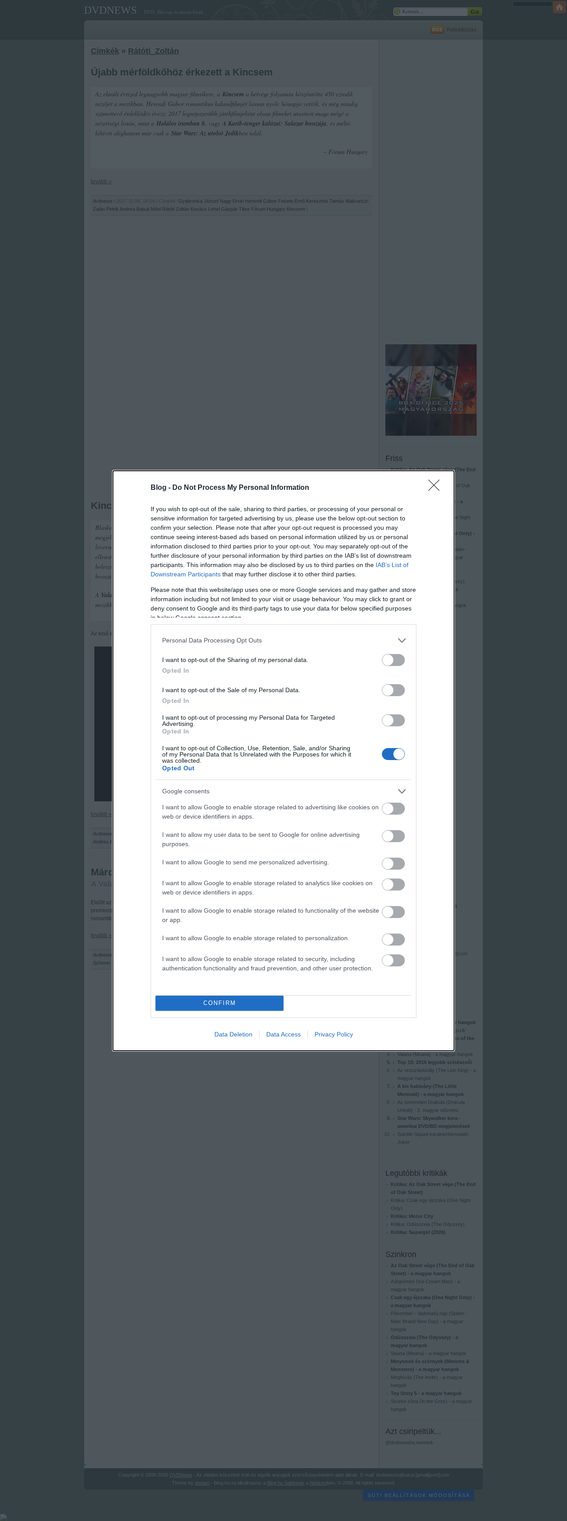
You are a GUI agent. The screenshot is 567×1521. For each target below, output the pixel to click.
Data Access (283, 1034)
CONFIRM (219, 1003)
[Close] (436, 488)
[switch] (393, 660)
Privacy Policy (334, 1034)
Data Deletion (233, 1034)
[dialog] (283, 761)
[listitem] (283, 640)
